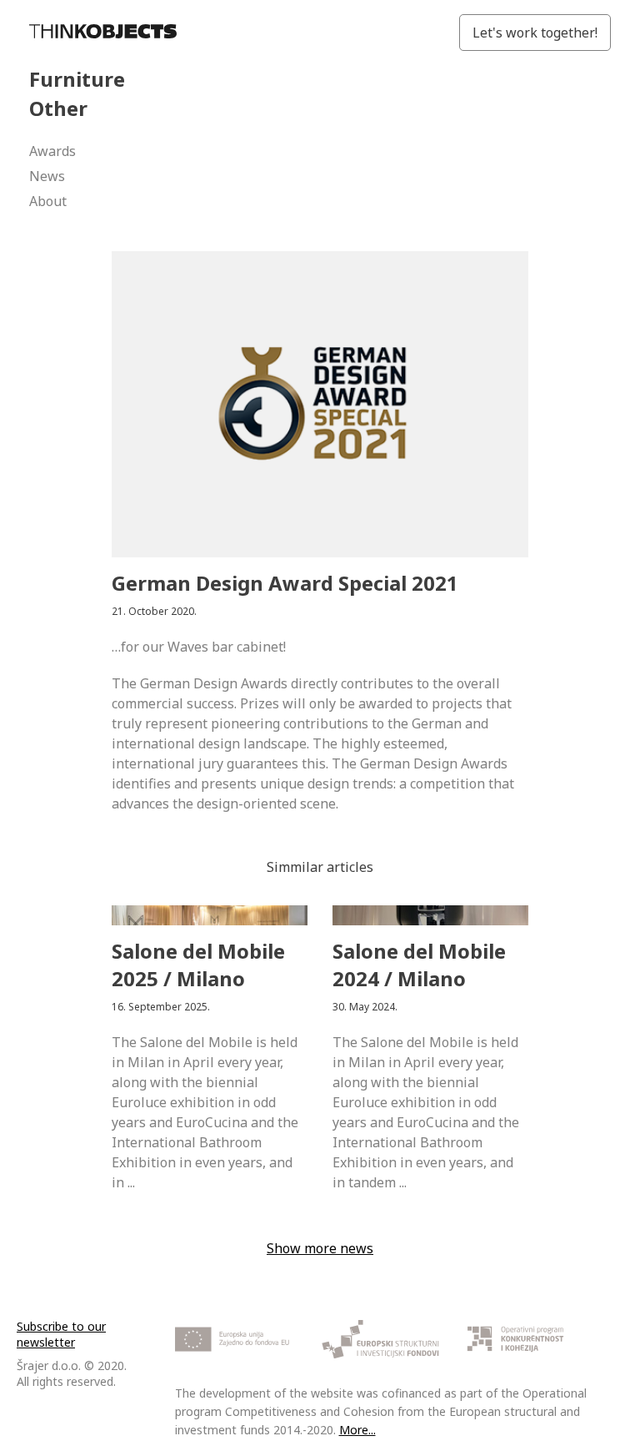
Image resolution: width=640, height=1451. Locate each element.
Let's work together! (535, 32)
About (48, 201)
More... (357, 1430)
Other (58, 108)
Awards (52, 151)
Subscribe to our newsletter (61, 1334)
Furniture (77, 79)
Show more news (320, 1248)
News (47, 176)
